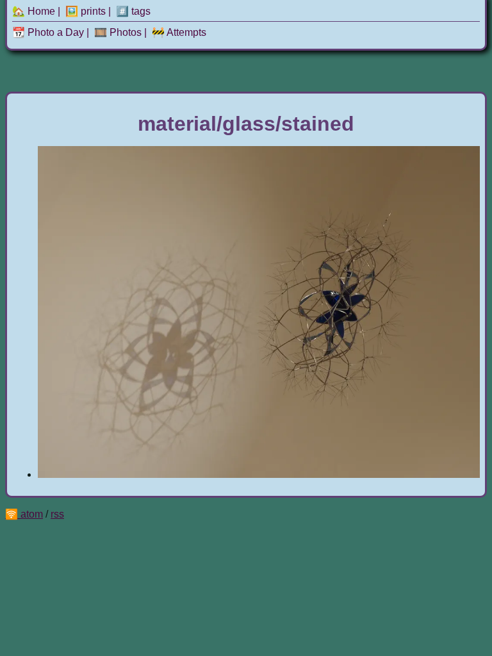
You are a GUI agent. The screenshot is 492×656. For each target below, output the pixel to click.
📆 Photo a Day (48, 32)
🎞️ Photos (118, 32)
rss (57, 514)
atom (31, 514)
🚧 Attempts (179, 32)
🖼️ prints (85, 11)
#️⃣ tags (133, 11)
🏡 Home (33, 11)
